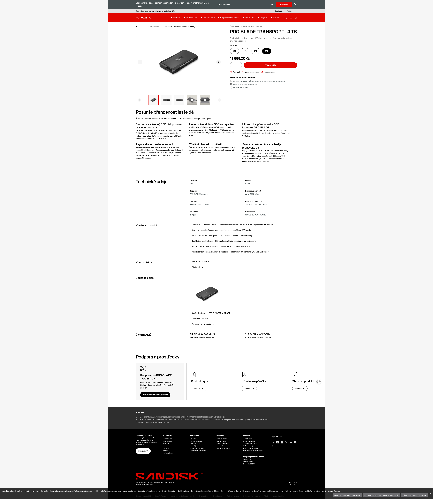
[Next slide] (218, 62)
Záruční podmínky (249, 441)
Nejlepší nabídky (195, 443)
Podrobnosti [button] (281, 81)
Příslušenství (249, 18)
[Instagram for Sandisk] (273, 442)
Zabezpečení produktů (250, 448)
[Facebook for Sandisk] (277, 442)
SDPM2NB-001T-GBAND (260, 334)
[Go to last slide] (140, 62)
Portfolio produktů (196, 441)
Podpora (276, 18)
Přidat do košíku (270, 65)
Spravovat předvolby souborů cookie (347, 495)
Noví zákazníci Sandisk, (155, 11)
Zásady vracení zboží (250, 443)
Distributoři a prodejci (197, 448)
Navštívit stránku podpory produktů (155, 395)
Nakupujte (263, 18)
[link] (235, 72)
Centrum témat (221, 439)
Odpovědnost (167, 441)
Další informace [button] (253, 84)
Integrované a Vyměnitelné (229, 18)
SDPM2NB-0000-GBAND (204, 334)
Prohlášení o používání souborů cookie (326, 491)
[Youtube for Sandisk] (295, 442)
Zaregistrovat (143, 451)
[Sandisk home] (144, 17)
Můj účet (193, 439)
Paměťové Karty (191, 18)
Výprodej (193, 446)
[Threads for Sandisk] (273, 446)
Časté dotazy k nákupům (198, 451)
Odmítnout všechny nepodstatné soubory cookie (381, 495)
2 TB (255, 51)
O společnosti (167, 439)
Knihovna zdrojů (248, 446)
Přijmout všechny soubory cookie (414, 495)
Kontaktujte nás (168, 453)
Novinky (165, 446)
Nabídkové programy (223, 448)
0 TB (234, 51)
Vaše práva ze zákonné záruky (253, 451)
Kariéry (165, 451)
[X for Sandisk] (286, 442)
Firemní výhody (221, 441)
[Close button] (295, 4)
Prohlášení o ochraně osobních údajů (298, 491)
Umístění (166, 448)
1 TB (245, 51)
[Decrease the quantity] (231, 65)
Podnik (289, 11)
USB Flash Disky (209, 18)
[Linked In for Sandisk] (291, 442)
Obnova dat (220, 446)
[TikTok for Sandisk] (282, 442)
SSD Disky (176, 18)
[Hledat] (296, 17)
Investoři (166, 443)
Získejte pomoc (248, 439)
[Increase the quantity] (240, 65)
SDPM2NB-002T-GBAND (204, 337)
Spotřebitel (279, 11)
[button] (154, 100)
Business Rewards (222, 443)
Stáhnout (197, 388)
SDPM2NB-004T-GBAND (260, 337)
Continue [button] (284, 4)
